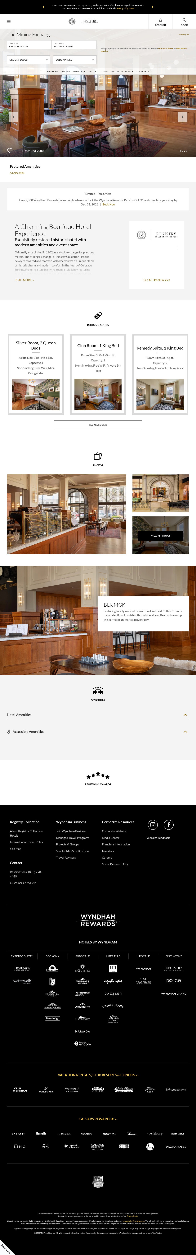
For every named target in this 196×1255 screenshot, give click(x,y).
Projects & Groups (67, 844)
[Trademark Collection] (143, 981)
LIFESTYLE (113, 956)
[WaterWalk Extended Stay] (22, 981)
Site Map (15, 848)
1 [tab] (92, 663)
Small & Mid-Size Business (72, 851)
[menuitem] (9, 21)
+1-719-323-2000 (32, 151)
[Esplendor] (113, 981)
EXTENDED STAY (22, 956)
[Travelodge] (52, 1019)
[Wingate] (83, 981)
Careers (107, 857)
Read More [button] (23, 280)
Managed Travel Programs (72, 837)
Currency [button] (182, 34)
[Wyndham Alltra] (113, 1019)
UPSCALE (143, 956)
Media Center (110, 837)
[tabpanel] (98, 620)
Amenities (78, 71)
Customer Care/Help (23, 883)
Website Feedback (158, 837)
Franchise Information (116, 844)
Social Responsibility (115, 864)
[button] (43, 7)
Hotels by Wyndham (98, 942)
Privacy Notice (132, 1216)
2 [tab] (98, 663)
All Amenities (17, 172)
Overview (53, 71)
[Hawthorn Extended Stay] (22, 969)
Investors (108, 851)
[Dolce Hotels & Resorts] (174, 981)
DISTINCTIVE (174, 956)
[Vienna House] (113, 1006)
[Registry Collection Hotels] (174, 969)
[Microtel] (52, 994)
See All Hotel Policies (157, 280)
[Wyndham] (143, 969)
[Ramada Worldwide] (83, 1031)
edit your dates (165, 48)
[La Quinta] (83, 969)
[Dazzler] (113, 994)
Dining (104, 71)
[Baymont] (83, 1019)
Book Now (108, 204)
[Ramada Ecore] (83, 1044)
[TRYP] (113, 969)
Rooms (66, 71)
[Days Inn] (52, 969)
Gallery (93, 71)
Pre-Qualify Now (125, 8)
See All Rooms (98, 424)
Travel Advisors (66, 857)
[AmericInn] (83, 1006)
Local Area (142, 71)
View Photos (160, 535)
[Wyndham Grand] (174, 994)
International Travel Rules (26, 842)
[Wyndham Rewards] (97, 920)
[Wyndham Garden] (83, 994)
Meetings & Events (121, 71)
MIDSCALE (83, 956)
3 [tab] (104, 663)
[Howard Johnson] (52, 1006)
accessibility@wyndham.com (134, 1221)
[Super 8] (52, 981)
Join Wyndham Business (71, 831)
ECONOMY (53, 956)
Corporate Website (114, 831)
